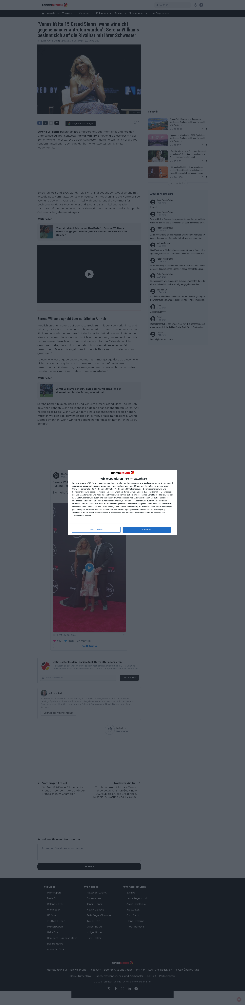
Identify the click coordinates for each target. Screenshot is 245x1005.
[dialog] (122, 502)
